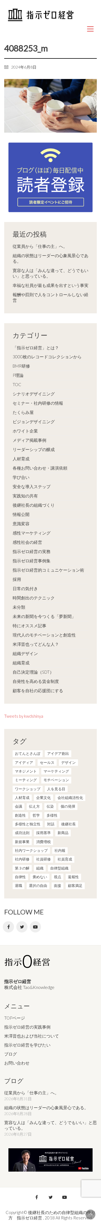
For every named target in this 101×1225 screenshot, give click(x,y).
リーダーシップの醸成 (34, 449)
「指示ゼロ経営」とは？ (36, 347)
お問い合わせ (16, 1062)
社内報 (59, 850)
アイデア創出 (58, 753)
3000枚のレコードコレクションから (47, 356)
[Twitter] (21, 926)
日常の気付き (25, 588)
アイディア (24, 762)
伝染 (50, 806)
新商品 (63, 832)
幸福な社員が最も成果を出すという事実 (50, 285)
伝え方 (34, 806)
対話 (50, 824)
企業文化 (43, 797)
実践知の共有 (25, 495)
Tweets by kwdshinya (23, 716)
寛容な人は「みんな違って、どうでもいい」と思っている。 (50, 273)
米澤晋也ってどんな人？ (36, 644)
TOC (17, 384)
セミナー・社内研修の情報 (38, 403)
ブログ (10, 1053)
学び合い (21, 477)
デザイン (68, 762)
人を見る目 (56, 789)
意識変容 (21, 523)
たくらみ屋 (23, 412)
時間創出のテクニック (34, 597)
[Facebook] (8, 926)
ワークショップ (27, 789)
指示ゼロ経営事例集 (31, 560)
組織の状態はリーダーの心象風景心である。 (50, 258)
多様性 (52, 815)
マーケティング (56, 771)
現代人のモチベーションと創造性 (44, 634)
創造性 (20, 815)
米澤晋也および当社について (31, 1035)
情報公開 (21, 514)
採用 (17, 579)
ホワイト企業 (25, 430)
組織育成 (21, 662)
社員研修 (43, 859)
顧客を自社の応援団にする (38, 690)
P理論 (18, 375)
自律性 (20, 877)
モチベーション (56, 780)
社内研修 (22, 859)
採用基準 (43, 832)
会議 (18, 806)
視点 (57, 877)
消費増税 (43, 841)
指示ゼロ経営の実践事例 (27, 1026)
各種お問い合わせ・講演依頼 (40, 467)
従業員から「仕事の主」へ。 (40, 246)
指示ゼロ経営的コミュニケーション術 (48, 569)
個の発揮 (68, 806)
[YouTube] (35, 926)
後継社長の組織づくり (34, 505)
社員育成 (65, 859)
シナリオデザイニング (34, 393)
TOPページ (14, 1017)
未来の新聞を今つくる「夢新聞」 (44, 616)
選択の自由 (38, 885)
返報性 (73, 877)
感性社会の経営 (27, 542)
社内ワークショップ (31, 850)
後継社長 (68, 824)
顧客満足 (75, 885)
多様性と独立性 (27, 824)
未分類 (19, 607)
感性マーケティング (31, 532)
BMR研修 (21, 365)
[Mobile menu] (90, 29)
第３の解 (22, 868)
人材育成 (21, 458)
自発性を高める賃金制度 (36, 681)
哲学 (36, 815)
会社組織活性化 (70, 797)
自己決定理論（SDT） (33, 671)
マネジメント (26, 771)
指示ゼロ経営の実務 (31, 551)
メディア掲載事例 (29, 440)
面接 (57, 885)
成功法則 (22, 832)
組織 (39, 868)
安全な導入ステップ (31, 486)
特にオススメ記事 (29, 625)
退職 (18, 885)
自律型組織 (59, 868)
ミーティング (26, 780)
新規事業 (22, 841)
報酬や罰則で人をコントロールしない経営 (50, 297)
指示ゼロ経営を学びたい (27, 1044)
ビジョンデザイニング (34, 421)
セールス (47, 762)
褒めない (40, 877)
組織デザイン (25, 653)
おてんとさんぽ (27, 753)
